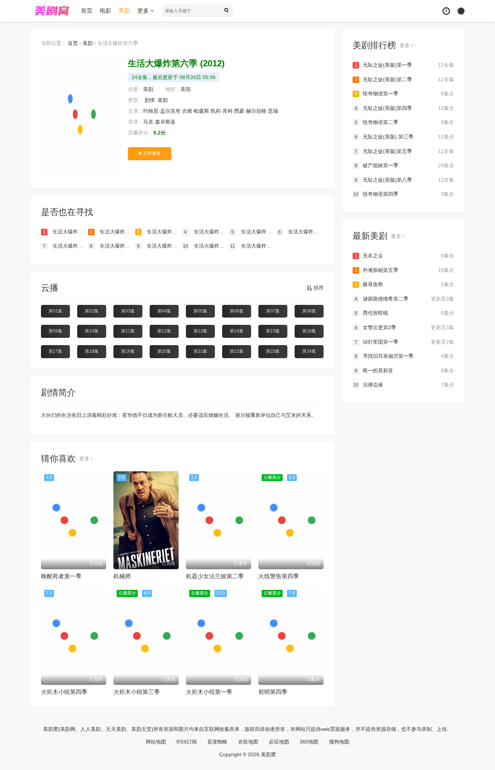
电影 (105, 11)
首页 (86, 11)
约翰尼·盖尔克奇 (161, 111)
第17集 (55, 351)
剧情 (150, 100)
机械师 (122, 576)
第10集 (92, 331)
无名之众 (404, 255)
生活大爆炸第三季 (253, 232)
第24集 (309, 351)
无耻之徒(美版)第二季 (404, 79)
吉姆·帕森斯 (195, 111)
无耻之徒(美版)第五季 (404, 151)
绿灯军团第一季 (404, 342)
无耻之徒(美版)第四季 (404, 108)
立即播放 (151, 153)
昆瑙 (273, 111)
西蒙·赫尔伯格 (250, 111)
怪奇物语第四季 (403, 194)
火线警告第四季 (278, 576)
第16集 (309, 331)
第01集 (55, 311)
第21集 (200, 351)
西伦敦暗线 (404, 313)
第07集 (273, 311)
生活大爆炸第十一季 (65, 246)
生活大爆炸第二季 (206, 232)
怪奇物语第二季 (404, 122)
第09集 (55, 331)
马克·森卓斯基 (159, 122)
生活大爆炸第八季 (206, 246)
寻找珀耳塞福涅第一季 (404, 356)
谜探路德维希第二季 (404, 299)
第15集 (273, 331)
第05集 (200, 311)
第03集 (128, 311)
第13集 (200, 331)
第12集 (164, 331)
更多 (143, 11)
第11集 (128, 331)
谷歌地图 (248, 742)
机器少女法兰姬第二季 (215, 576)
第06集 (237, 311)
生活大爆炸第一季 (253, 246)
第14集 (237, 331)
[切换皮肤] (461, 11)
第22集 (237, 351)
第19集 (128, 351)
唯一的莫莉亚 (404, 370)
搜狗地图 (339, 742)
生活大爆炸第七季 (65, 232)
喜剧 (163, 100)
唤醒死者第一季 (61, 576)
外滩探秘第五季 (404, 270)
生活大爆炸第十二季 (300, 232)
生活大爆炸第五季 (112, 232)
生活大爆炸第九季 (159, 246)
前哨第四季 (272, 692)
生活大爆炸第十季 (112, 246)
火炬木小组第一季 (209, 692)
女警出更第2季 (404, 327)
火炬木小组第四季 (64, 692)
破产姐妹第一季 (404, 165)
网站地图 (156, 742)
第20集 (164, 351)
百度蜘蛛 (217, 742)
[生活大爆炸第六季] (81, 114)
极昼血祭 (404, 284)
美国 (185, 89)
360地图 (309, 742)
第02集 (92, 311)
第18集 (92, 351)
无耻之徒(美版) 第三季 (404, 137)
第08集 (309, 311)
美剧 (124, 11)
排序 (318, 288)
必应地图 (279, 742)
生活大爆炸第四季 (159, 232)
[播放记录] (446, 11)
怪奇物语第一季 (404, 93)
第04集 (164, 311)
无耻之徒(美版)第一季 (404, 65)
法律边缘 (403, 385)
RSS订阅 (186, 742)
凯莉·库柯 (222, 111)
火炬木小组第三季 (136, 692)
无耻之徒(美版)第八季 (404, 180)
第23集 (273, 351)
